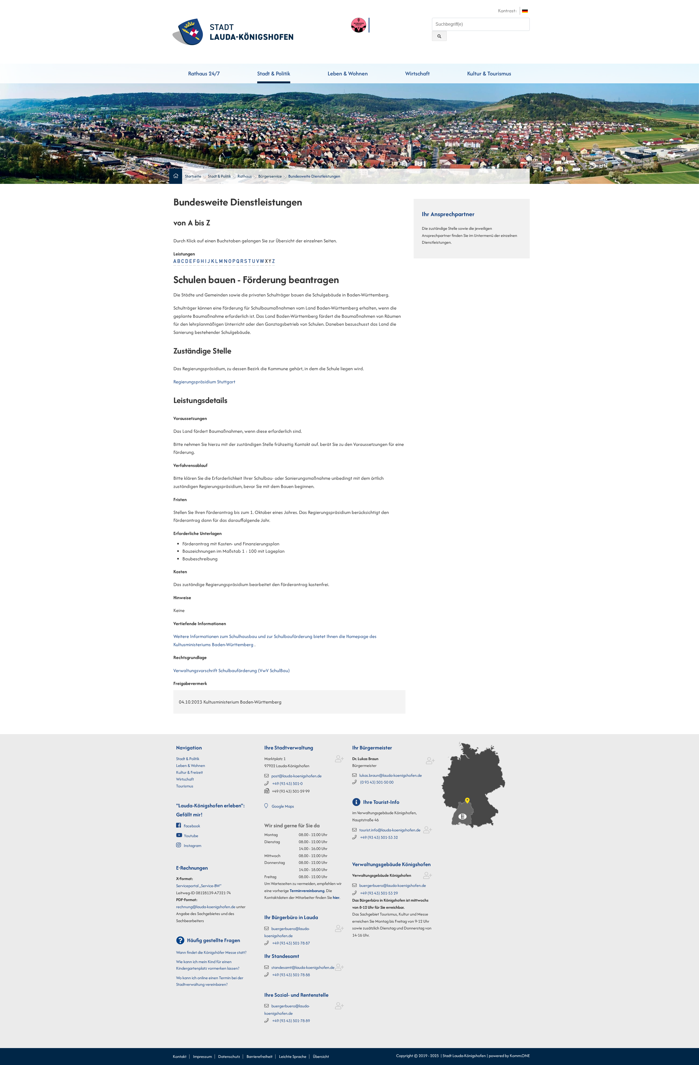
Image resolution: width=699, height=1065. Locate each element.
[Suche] (439, 36)
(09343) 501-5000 (376, 782)
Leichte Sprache (292, 1056)
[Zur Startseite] (232, 31)
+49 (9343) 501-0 (287, 783)
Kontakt (179, 1056)
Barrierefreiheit (260, 1056)
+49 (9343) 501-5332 (379, 837)
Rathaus (245, 176)
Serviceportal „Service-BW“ (198, 886)
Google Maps (283, 806)
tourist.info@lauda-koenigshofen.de (389, 830)
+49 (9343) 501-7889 (291, 1020)
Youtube (191, 836)
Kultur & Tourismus (489, 73)
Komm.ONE (520, 1055)
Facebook (192, 826)
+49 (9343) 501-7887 (291, 943)
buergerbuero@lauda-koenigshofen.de (392, 885)
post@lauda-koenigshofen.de (296, 776)
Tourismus (184, 786)
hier (336, 897)
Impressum (202, 1056)
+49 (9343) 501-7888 (291, 975)
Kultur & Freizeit (189, 772)
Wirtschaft (417, 73)
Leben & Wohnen (348, 73)
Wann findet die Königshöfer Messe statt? (211, 952)
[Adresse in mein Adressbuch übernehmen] (339, 760)
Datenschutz (229, 1056)
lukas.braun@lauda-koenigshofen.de (390, 775)
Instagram (192, 845)
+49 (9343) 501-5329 (379, 893)
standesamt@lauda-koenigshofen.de (302, 967)
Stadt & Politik (273, 73)
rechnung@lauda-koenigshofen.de (205, 907)
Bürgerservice (270, 176)
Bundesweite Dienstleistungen (314, 176)
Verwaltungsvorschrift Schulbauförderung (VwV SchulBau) (231, 670)
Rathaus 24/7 (204, 73)
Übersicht (321, 1056)
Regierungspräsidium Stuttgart (204, 381)
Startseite (193, 176)
